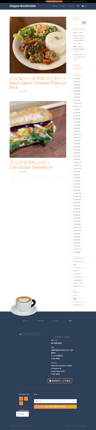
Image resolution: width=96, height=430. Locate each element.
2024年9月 (76, 141)
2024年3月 (76, 153)
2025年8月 (76, 113)
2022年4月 (76, 206)
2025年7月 (76, 116)
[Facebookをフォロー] (26, 399)
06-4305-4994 (67, 1)
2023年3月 (76, 187)
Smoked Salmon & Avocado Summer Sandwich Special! (79, 38)
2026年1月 (76, 100)
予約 (78, 6)
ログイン (76, 296)
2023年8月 (76, 175)
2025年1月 (76, 131)
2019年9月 (76, 252)
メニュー (71, 6)
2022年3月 (76, 209)
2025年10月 (77, 107)
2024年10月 (77, 138)
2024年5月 (76, 147)
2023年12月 (77, 162)
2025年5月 (76, 122)
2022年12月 (77, 193)
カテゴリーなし (78, 283)
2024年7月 (76, 144)
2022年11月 (77, 196)
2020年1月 (76, 246)
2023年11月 (77, 165)
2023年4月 (76, 184)
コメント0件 (23, 91)
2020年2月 (76, 243)
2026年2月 (76, 97)
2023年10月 (77, 169)
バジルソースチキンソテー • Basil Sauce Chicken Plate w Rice (38, 82)
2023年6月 (76, 178)
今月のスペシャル (78, 286)
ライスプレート (78, 268)
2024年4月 (76, 150)
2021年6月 (76, 221)
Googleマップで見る (61, 381)
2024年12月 (77, 134)
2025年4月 (76, 125)
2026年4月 (76, 91)
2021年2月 (76, 224)
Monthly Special (78, 261)
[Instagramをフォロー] (21, 399)
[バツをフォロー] (21, 403)
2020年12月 (77, 227)
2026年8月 (76, 79)
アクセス (63, 6)
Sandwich (76, 271)
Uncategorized (78, 277)
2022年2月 (76, 212)
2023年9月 (76, 172)
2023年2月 (76, 190)
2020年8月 (76, 234)
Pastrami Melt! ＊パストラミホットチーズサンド (79, 57)
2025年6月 (76, 119)
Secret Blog (77, 274)
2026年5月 (76, 88)
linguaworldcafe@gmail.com (79, 1)
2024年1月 (76, 159)
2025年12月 (77, 103)
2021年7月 (76, 218)
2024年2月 (76, 156)
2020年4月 (76, 237)
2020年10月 (77, 231)
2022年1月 (76, 215)
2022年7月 (76, 203)
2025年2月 (76, 128)
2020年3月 (76, 240)
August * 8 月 (77, 33)
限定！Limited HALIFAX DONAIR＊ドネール (79, 49)
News (75, 265)
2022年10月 (77, 200)
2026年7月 (76, 82)
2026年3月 (76, 94)
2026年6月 (76, 85)
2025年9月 (76, 110)
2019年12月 (77, 249)
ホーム (55, 6)
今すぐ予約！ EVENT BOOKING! (54, 1)
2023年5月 (76, 181)
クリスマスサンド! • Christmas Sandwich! (31, 165)
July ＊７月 (77, 44)
